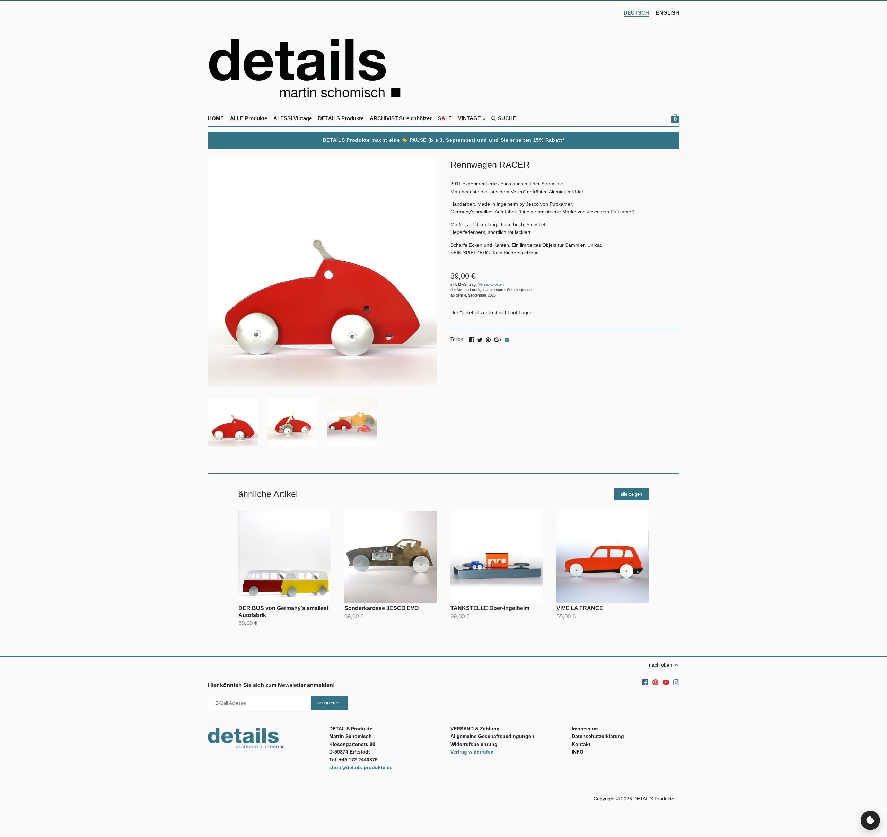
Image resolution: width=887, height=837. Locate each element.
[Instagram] (676, 682)
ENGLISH (667, 13)
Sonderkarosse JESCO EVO (381, 608)
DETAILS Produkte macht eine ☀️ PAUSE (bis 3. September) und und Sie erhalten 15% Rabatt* (443, 140)
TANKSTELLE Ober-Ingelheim (489, 608)
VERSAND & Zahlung (475, 728)
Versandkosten (491, 284)
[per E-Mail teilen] (506, 338)
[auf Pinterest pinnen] (488, 338)
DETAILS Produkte (653, 798)
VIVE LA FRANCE (579, 608)
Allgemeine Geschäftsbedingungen (492, 736)
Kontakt (581, 744)
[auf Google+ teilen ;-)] (497, 338)
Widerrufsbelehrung (474, 744)
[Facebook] (645, 682)
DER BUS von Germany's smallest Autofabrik (283, 611)
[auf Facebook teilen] (471, 338)
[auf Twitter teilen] (479, 338)
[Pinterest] (655, 682)
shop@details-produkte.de (361, 767)
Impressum (585, 728)
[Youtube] (666, 682)
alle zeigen (631, 494)
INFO (577, 752)
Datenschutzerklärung (598, 736)
